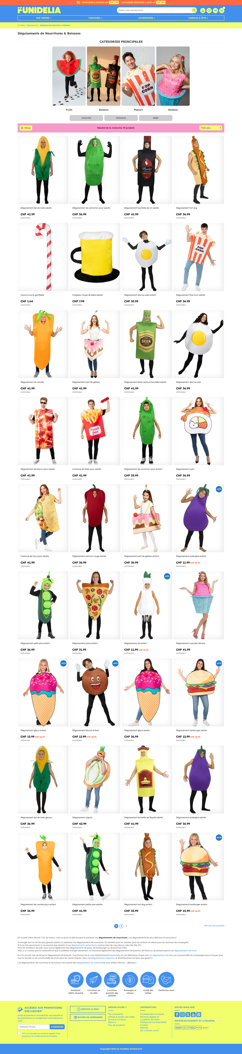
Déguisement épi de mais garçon (36, 817)
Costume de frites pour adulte (86, 469)
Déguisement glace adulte (137, 730)
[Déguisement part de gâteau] (95, 344)
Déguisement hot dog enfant (138, 904)
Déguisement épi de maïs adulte (36, 208)
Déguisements (32, 25)
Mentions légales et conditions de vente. (150, 1018)
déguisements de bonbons (84, 945)
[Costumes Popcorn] (138, 76)
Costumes (94, 18)
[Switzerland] (177, 1015)
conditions (26, 1036)
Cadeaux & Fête (197, 18)
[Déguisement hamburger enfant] (199, 867)
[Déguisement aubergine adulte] (199, 779)
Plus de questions (116, 1025)
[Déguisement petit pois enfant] (43, 605)
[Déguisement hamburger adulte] (199, 692)
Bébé (155, 118)
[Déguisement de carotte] (43, 344)
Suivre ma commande (89, 1017)
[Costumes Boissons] (103, 76)
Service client (90, 1009)
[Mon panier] (221, 10)
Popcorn (138, 109)
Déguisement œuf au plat (188, 382)
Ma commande (115, 1014)
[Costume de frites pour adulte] (95, 431)
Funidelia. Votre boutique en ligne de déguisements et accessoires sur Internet (39, 10)
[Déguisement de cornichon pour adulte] (95, 170)
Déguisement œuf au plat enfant (140, 295)
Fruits (69, 109)
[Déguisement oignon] (95, 779)
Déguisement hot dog (186, 208)
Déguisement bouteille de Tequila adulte (143, 817)
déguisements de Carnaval (90, 962)
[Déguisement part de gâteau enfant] (147, 518)
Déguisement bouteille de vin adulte (141, 208)
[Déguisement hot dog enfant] (147, 867)
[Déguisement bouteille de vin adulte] (147, 170)
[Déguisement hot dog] (199, 170)
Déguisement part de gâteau (86, 382)
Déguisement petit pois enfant (35, 643)
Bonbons (173, 109)
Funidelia (21, 25)
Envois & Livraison (117, 1019)
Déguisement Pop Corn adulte (190, 295)
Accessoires (145, 18)
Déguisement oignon (82, 817)
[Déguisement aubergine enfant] (199, 518)
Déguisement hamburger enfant (191, 904)
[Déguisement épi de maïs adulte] (43, 170)
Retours (112, 1022)
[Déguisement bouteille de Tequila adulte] (147, 779)
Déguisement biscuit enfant (85, 730)
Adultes (86, 118)
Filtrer (27, 128)
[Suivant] (126, 926)
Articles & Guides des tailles (121, 1017)
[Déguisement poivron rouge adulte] (95, 518)
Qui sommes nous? (149, 1030)
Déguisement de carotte (32, 382)
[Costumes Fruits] (69, 76)
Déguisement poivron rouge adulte (89, 556)
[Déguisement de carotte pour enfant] (43, 867)
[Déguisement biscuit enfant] (95, 692)
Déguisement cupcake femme (190, 643)
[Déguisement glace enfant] (43, 692)
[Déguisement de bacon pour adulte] (43, 431)
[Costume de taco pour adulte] (43, 518)
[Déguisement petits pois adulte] (95, 867)
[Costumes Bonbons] (173, 76)
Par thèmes (42, 18)
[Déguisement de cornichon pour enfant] (147, 431)
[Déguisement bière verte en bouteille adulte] (147, 344)
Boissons (103, 109)
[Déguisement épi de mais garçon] (43, 779)
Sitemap (144, 1027)
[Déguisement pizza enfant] (95, 605)
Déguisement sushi (185, 469)
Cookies (144, 1025)
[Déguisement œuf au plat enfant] (147, 257)
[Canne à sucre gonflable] (43, 257)
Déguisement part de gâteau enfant (141, 556)
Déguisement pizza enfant (85, 643)
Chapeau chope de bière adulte (87, 295)
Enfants (121, 118)
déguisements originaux (103, 958)
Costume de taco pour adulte (35, 556)
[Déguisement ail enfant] (147, 605)
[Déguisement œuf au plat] (199, 344)
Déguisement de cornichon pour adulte (91, 208)
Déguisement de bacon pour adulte (38, 469)
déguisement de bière (163, 955)
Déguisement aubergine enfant (191, 556)
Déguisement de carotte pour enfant (38, 904)
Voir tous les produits (214, 925)
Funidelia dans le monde (152, 1014)
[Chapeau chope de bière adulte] (95, 257)
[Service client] (209, 10)
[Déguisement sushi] (199, 431)
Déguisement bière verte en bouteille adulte (145, 382)
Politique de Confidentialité (153, 1022)
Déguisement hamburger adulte (191, 730)
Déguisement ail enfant (135, 643)
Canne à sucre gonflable (32, 295)
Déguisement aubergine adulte (191, 817)
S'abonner (57, 1027)
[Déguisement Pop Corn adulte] (199, 257)
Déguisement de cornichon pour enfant (143, 469)
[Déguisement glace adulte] (147, 692)
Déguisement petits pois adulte (87, 904)
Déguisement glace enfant (33, 730)
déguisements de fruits (185, 950)
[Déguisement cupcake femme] (199, 605)
